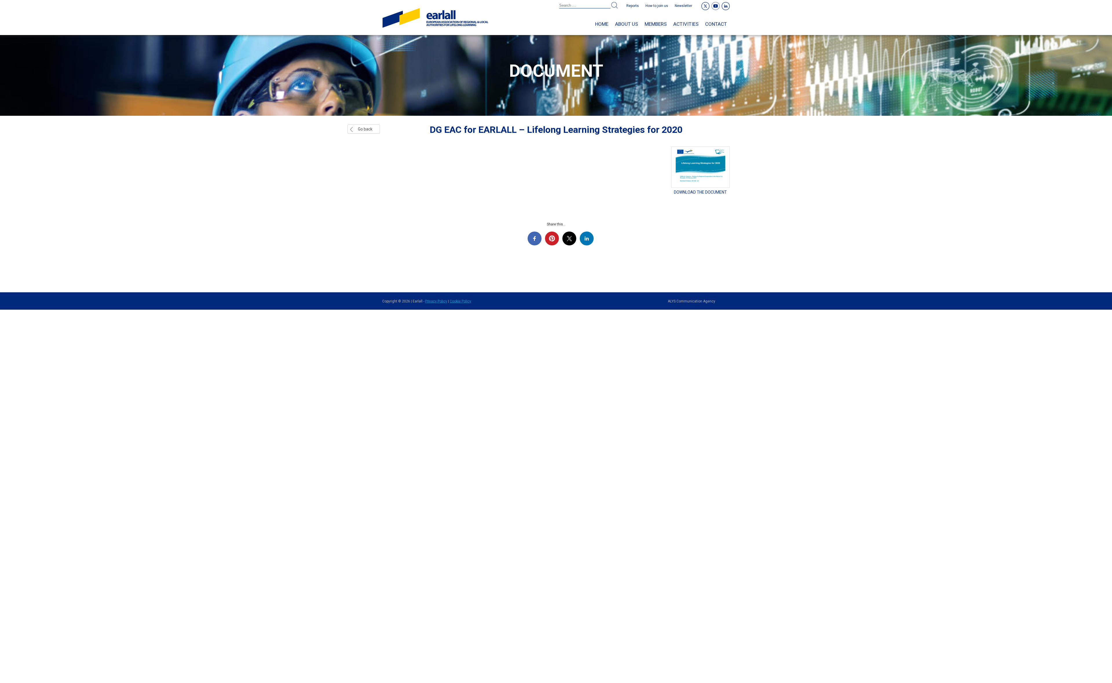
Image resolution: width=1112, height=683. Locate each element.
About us (626, 24)
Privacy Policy (436, 301)
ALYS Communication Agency (691, 301)
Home (601, 24)
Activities (685, 24)
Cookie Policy (460, 301)
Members (656, 24)
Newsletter (683, 6)
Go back (365, 129)
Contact (716, 24)
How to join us (656, 6)
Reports (632, 6)
